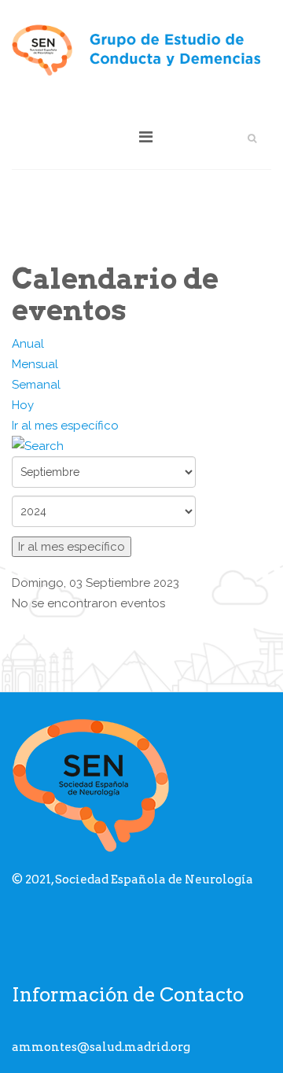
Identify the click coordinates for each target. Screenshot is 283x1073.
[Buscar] (141, 446)
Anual (28, 344)
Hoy (23, 405)
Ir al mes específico (65, 426)
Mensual (35, 364)
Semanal (36, 385)
